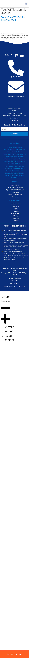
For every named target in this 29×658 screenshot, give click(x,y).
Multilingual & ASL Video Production (14, 161)
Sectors (14, 182)
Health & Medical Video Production (14, 149)
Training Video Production (14, 152)
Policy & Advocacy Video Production (15, 159)
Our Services (14, 143)
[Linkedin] (16, 56)
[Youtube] (22, 56)
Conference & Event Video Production (14, 154)
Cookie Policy (14, 283)
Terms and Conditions (14, 278)
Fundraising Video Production (15, 156)
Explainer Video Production (14, 171)
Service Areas (14, 201)
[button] (26, 3)
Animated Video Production (14, 147)
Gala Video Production (14, 163)
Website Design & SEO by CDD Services (14, 286)
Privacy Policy (14, 280)
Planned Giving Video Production (15, 168)
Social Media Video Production (14, 173)
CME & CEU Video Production (14, 166)
